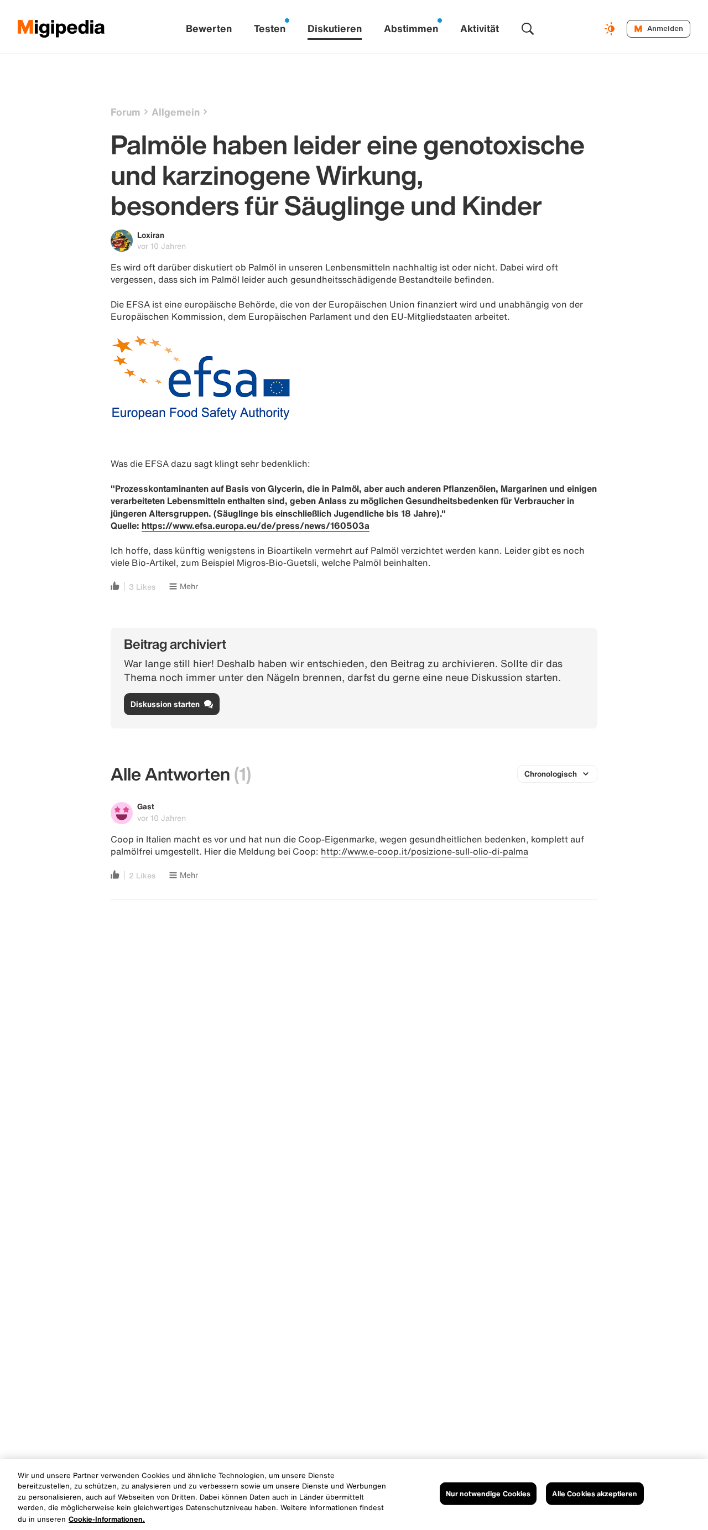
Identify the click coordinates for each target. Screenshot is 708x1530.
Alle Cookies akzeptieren (594, 1494)
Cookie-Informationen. (107, 1518)
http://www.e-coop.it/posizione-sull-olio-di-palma (424, 851)
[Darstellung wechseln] (611, 29)
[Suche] (528, 29)
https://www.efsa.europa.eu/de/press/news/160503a (255, 525)
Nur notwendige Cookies (488, 1494)
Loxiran (150, 235)
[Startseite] (61, 29)
